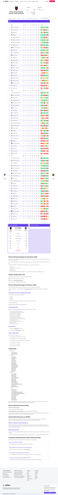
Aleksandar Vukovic (14, 365)
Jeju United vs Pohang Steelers (19, 477)
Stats (23, 18)
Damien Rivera (13, 395)
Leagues (21, 1)
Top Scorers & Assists (29, 18)
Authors (28, 473)
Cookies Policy (52, 489)
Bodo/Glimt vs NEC (5, 474)
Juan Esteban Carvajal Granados (17, 392)
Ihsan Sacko (16, 328)
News (37, 1)
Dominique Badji (14, 399)
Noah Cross (13, 369)
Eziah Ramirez (13, 363)
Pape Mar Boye (14, 364)
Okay (50, 492)
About (28, 472)
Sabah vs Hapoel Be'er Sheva (7, 472)
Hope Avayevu (14, 373)
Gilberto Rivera (14, 381)
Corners (19, 18)
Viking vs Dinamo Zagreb (6, 477)
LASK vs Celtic (5, 473)
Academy (33, 1)
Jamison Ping (13, 375)
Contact (28, 474)
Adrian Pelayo (13, 360)
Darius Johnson (14, 390)
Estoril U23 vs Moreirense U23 (18, 472)
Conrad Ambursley (14, 386)
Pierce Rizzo (13, 370)
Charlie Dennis (13, 380)
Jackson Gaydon (14, 367)
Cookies (28, 477)
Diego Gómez (18, 330)
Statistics (16, 1)
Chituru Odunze (14, 352)
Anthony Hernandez (14, 377)
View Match (18, 250)
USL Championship (18, 230)
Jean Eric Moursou (14, 382)
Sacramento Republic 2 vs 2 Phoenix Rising (16, 411)
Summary (10, 18)
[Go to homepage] (5, 1)
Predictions (11, 1)
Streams (29, 1)
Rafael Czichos (14, 358)
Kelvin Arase (13, 398)
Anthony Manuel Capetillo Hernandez (17, 393)
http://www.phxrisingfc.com (18, 280)
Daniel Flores (13, 368)
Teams (25, 1)
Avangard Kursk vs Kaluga (18, 473)
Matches (14, 18)
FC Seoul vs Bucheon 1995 (18, 474)
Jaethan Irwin (13, 385)
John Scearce (13, 376)
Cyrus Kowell (13, 397)
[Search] (44, 1)
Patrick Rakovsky (14, 353)
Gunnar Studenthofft (15, 394)
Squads (35, 18)
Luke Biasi (13, 359)
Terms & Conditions (30, 478)
